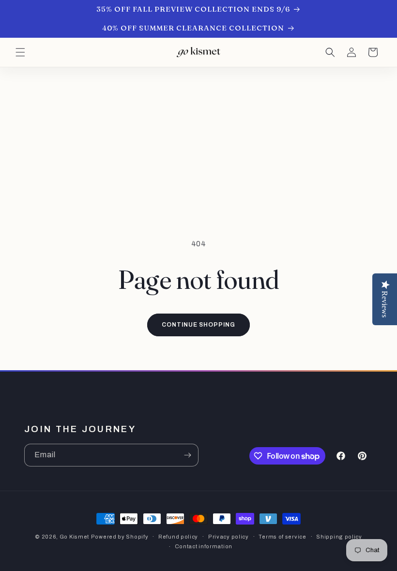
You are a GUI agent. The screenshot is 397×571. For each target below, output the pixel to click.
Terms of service (282, 537)
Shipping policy (339, 537)
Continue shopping (198, 324)
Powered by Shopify (120, 537)
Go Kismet (74, 537)
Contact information (203, 546)
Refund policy (178, 537)
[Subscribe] (187, 455)
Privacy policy (228, 537)
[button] (20, 52)
